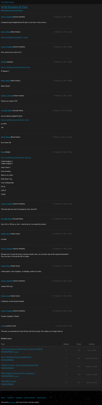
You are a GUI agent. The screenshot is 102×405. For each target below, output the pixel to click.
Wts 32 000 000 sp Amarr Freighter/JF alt (16, 357)
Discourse (12, 402)
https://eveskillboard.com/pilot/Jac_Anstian (14, 37)
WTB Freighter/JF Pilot (14, 6)
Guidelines (19, 397)
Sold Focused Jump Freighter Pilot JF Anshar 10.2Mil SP (22, 349)
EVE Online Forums (7, 2)
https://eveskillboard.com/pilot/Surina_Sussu (15, 120)
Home (3, 397)
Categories (10, 397)
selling (16, 352)
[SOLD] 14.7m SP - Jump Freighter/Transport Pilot (19, 365)
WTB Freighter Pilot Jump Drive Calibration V (18, 373)
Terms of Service (29, 397)
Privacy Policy (41, 397)
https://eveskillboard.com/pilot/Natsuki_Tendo (15, 67)
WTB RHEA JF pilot (8, 381)
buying (16, 376)
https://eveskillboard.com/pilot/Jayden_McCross (16, 157)
